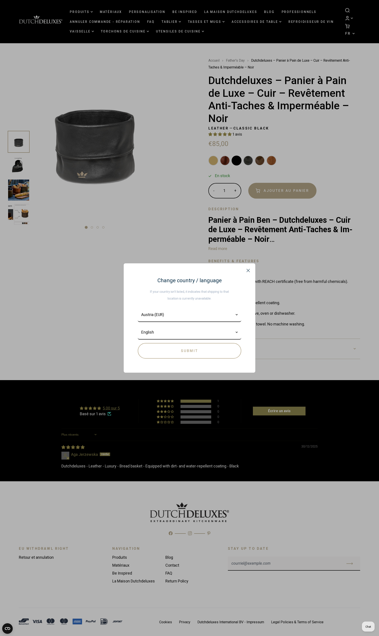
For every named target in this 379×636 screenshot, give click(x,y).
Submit (189, 351)
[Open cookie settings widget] (7, 628)
